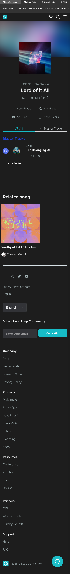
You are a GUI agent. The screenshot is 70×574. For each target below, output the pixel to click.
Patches (8, 431)
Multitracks (10, 399)
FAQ (5, 549)
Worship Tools (12, 516)
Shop (6, 447)
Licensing (9, 439)
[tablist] (35, 128)
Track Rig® (10, 423)
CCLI (6, 508)
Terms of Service (14, 374)
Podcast (8, 480)
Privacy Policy (12, 382)
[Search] (58, 17)
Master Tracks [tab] (53, 128)
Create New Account (16, 287)
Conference (10, 464)
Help (6, 541)
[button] (6, 151)
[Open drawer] (65, 17)
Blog (6, 358)
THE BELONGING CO (35, 83)
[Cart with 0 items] (50, 17)
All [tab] (21, 128)
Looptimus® (10, 415)
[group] (13, 163)
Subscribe (52, 332)
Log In (7, 294)
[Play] (6, 151)
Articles (8, 472)
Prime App (10, 407)
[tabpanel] (35, 155)
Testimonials (11, 366)
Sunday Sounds (13, 524)
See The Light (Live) (35, 97)
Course (7, 488)
